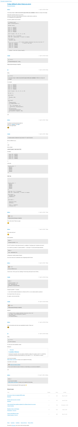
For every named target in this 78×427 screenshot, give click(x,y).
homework (14, 410)
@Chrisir (13, 124)
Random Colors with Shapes (13, 408)
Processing (12, 349)
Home (8, 422)
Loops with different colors (13, 413)
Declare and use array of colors (13, 399)
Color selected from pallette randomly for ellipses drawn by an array (21, 404)
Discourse (13, 425)
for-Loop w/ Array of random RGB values (16, 395)
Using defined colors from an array (19, 4)
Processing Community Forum (6, 1)
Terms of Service (24, 422)
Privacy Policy (30, 422)
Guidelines (18, 422)
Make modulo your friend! (12, 359)
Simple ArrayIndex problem (15, 364)
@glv (18, 124)
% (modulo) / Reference (13, 351)
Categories (13, 422)
